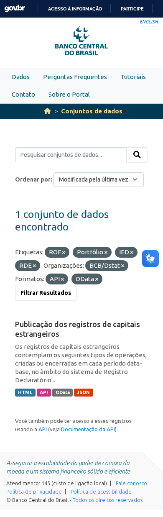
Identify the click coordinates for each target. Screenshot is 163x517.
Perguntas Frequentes (75, 76)
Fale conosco (131, 483)
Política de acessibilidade (101, 491)
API (44, 392)
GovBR (14, 9)
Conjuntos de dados (91, 111)
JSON (83, 392)
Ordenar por (33, 179)
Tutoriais (133, 76)
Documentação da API (88, 429)
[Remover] (63, 252)
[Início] (47, 111)
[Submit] (137, 154)
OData (63, 392)
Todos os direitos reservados (108, 500)
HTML (25, 392)
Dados (21, 76)
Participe (132, 9)
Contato (23, 94)
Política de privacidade (34, 491)
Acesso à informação (75, 9)
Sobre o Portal (69, 94)
